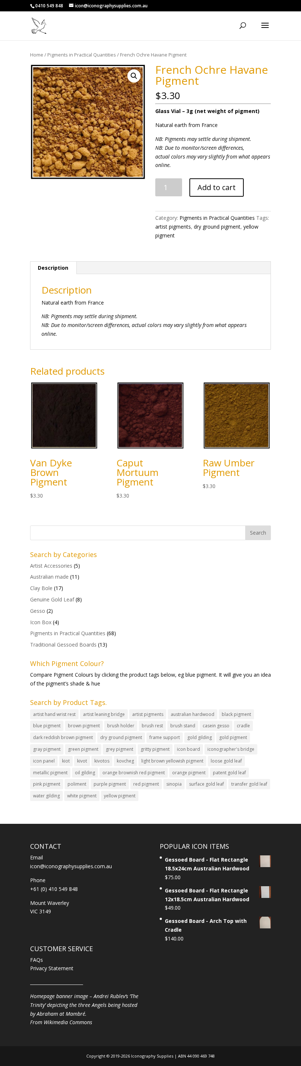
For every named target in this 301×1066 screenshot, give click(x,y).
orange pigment (189, 773)
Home (36, 54)
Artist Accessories (51, 565)
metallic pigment (50, 773)
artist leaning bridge (104, 714)
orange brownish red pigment (133, 773)
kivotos (101, 761)
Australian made (49, 576)
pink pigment (46, 784)
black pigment (236, 714)
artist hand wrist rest (54, 714)
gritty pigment (155, 749)
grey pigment (119, 749)
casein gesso (216, 726)
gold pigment (233, 737)
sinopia (174, 784)
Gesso (37, 610)
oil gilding (85, 773)
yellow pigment (119, 796)
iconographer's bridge (230, 749)
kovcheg (125, 761)
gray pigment (47, 749)
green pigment (83, 749)
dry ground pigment (217, 226)
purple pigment (110, 784)
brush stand (182, 726)
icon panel (44, 761)
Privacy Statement (51, 968)
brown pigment (84, 726)
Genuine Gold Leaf (52, 599)
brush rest (152, 726)
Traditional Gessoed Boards (63, 644)
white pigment (82, 796)
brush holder (120, 726)
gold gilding (199, 737)
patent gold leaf (229, 773)
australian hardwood (192, 714)
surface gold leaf (206, 784)
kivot (82, 761)
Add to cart (216, 187)
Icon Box (40, 622)
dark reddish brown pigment (63, 737)
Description (53, 267)
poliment (77, 784)
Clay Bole (41, 588)
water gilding (46, 796)
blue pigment (47, 726)
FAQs (36, 959)
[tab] (53, 268)
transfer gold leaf (249, 784)
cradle (243, 726)
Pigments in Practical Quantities (81, 54)
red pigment (146, 784)
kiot (66, 761)
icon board (188, 749)
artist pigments (173, 226)
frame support (164, 737)
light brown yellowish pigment (172, 761)
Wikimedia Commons (68, 1022)
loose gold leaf (226, 761)
